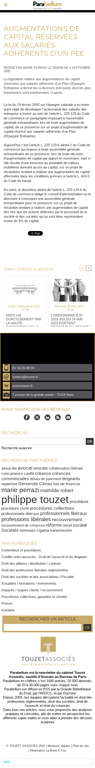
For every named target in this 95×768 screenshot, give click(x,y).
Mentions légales (59, 746)
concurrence (12, 473)
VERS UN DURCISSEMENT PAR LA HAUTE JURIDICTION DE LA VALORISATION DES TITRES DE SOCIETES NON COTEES (24, 319)
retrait (67, 525)
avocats (40, 468)
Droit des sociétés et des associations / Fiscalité (37, 577)
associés (9, 468)
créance (43, 473)
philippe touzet (35, 499)
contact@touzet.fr (25, 377)
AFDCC (46, 693)
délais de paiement (45, 479)
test (7, 762)
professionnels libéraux (63, 513)
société (80, 525)
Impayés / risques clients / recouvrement (32, 590)
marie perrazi (20, 489)
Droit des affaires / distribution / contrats (31, 563)
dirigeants (71, 478)
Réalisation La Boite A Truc (48, 750)
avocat (25, 468)
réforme (54, 525)
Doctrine (69, 693)
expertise (9, 484)
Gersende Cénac (35, 483)
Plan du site (81, 746)
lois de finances (66, 484)
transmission (61, 530)
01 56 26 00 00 (23, 368)
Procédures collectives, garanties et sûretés (34, 597)
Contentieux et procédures (21, 550)
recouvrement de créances (23, 525)
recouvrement (67, 519)
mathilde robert (56, 490)
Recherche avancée (16, 448)
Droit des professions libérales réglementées (34, 570)
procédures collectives (52, 508)
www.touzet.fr (22, 386)
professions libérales (26, 519)
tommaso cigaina (34, 530)
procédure (79, 501)
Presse (6, 603)
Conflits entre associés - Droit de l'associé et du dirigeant (43, 557)
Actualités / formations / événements (28, 583)
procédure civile (15, 508)
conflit (29, 473)
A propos (8, 610)
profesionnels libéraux (20, 514)
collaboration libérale (66, 468)
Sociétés (10, 530)
